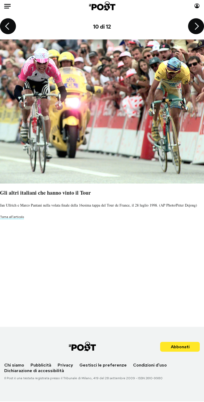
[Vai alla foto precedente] (8, 26)
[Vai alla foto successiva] (196, 26)
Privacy (65, 365)
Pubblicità (41, 365)
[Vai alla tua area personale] (197, 6)
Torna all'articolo (12, 217)
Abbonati (180, 347)
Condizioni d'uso (150, 365)
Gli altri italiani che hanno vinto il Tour (45, 192)
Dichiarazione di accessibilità (34, 370)
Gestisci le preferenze (103, 365)
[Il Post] (101, 6)
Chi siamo (14, 365)
